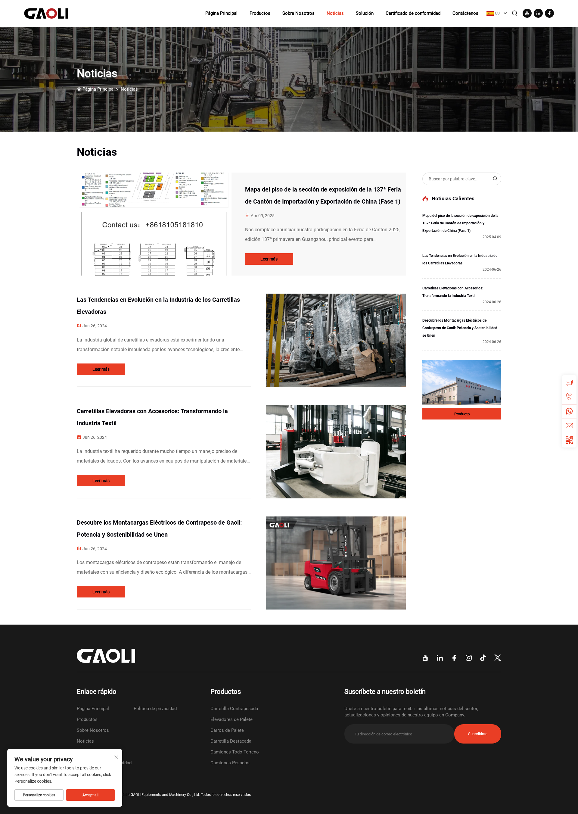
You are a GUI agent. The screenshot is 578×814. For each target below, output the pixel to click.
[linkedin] (538, 13)
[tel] (569, 397)
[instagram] (468, 658)
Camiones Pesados (230, 763)
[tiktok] (483, 658)
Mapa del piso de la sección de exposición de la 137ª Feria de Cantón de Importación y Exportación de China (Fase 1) (323, 195)
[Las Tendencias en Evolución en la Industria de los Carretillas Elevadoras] (336, 340)
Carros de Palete (227, 730)
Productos (260, 13)
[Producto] (461, 382)
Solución (365, 13)
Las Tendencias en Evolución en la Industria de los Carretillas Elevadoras (158, 305)
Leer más (269, 259)
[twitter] (497, 658)
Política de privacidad (155, 708)
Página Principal (221, 13)
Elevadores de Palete (231, 719)
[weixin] (569, 440)
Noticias (335, 13)
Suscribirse (477, 733)
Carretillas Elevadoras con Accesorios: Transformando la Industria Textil (152, 417)
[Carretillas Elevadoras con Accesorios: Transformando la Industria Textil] (336, 451)
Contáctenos (465, 13)
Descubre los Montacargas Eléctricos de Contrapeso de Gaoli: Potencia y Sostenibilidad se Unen (159, 528)
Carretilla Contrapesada (234, 708)
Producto (462, 414)
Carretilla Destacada (230, 741)
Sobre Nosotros (298, 13)
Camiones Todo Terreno (234, 752)
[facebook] (549, 13)
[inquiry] (569, 382)
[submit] (495, 179)
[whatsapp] (569, 411)
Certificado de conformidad (413, 13)
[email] (569, 426)
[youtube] (527, 13)
